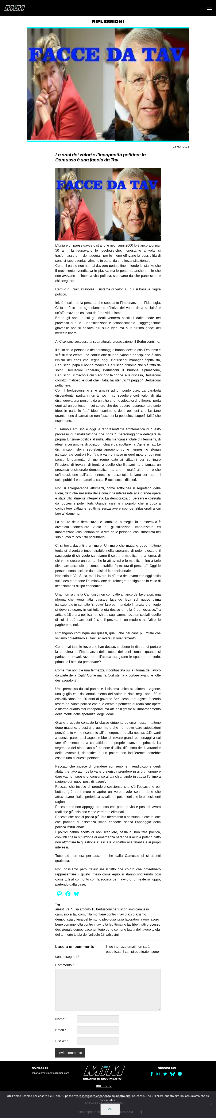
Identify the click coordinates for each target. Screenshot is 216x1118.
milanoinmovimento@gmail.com (50, 1073)
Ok (110, 1109)
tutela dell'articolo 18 (89, 934)
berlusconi (104, 909)
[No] (211, 1104)
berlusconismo (124, 909)
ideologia (109, 919)
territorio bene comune (109, 929)
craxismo (139, 914)
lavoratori (132, 919)
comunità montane (92, 914)
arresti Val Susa (67, 909)
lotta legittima (112, 924)
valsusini (112, 934)
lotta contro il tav (89, 924)
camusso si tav (66, 914)
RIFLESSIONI (108, 21)
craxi (128, 914)
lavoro (144, 919)
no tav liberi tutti (134, 924)
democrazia (64, 919)
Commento (64, 965)
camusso (142, 909)
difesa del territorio (87, 919)
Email (60, 1030)
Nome (60, 1019)
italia (120, 919)
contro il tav (115, 914)
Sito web (61, 1041)
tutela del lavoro (139, 929)
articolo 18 (87, 909)
